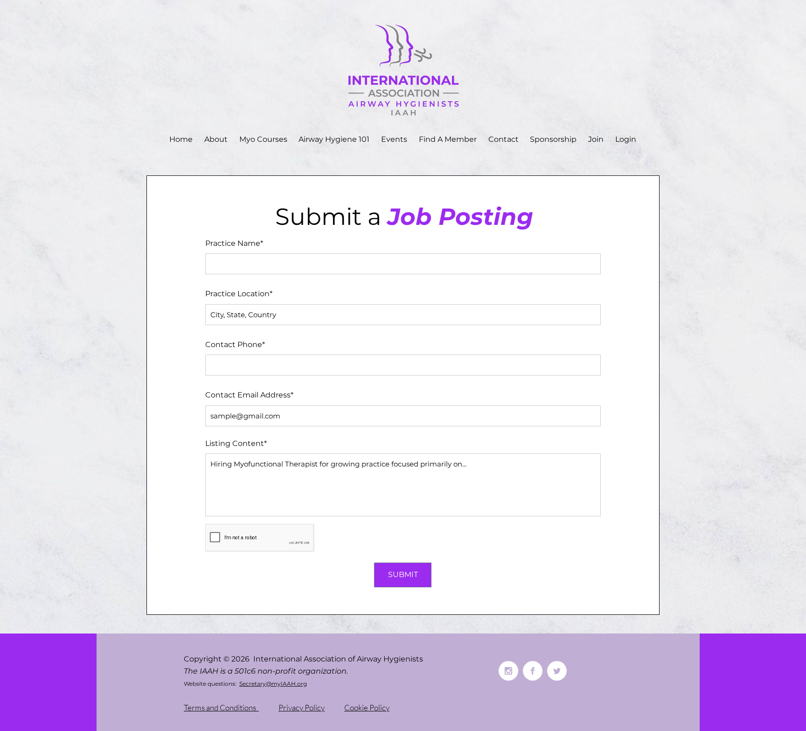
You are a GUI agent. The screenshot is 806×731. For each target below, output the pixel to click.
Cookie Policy (366, 707)
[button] (216, 139)
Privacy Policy (301, 707)
